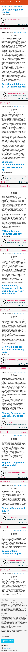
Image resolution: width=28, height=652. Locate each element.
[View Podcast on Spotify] (7, 28)
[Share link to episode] (24, 24)
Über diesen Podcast (16, 6)
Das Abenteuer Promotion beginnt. (12, 552)
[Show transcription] (26, 24)
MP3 (15, 32)
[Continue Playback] (3, 20)
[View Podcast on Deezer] (9, 28)
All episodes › (24, 28)
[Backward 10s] (1, 24)
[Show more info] (21, 24)
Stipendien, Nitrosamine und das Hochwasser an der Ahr (13, 166)
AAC (18, 32)
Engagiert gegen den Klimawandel (13, 464)
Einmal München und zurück (14, 517)
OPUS (24, 32)
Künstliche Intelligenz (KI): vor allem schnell (14, 85)
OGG (21, 32)
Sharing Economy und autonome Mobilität (14, 414)
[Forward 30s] (4, 24)
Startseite (4, 6)
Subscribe (3, 28)
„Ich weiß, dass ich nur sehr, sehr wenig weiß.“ (13, 350)
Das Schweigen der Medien (14, 19)
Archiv (8, 6)
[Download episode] (19, 24)
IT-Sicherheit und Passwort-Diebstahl (12, 232)
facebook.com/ (7, 648)
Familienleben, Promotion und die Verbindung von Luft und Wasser (13, 289)
